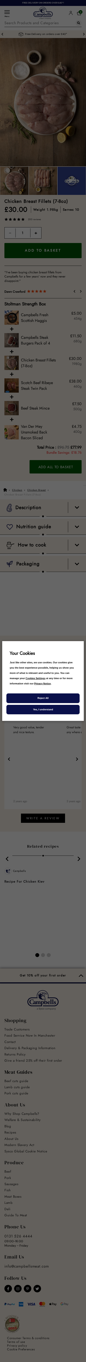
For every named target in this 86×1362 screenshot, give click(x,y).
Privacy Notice (42, 683)
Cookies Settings (35, 678)
